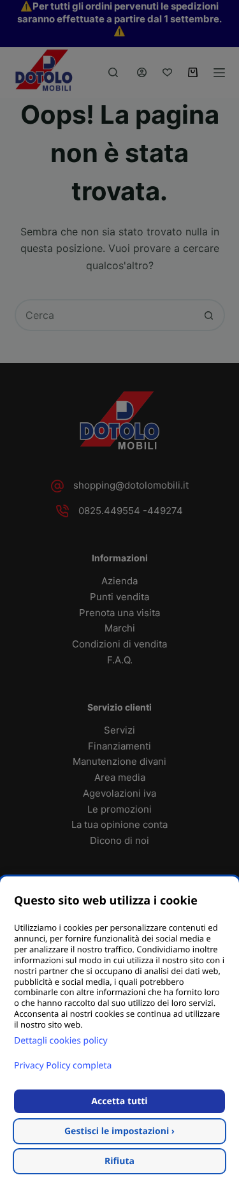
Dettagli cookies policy (61, 1041)
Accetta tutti (119, 1101)
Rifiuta (119, 1161)
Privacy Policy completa (63, 1066)
